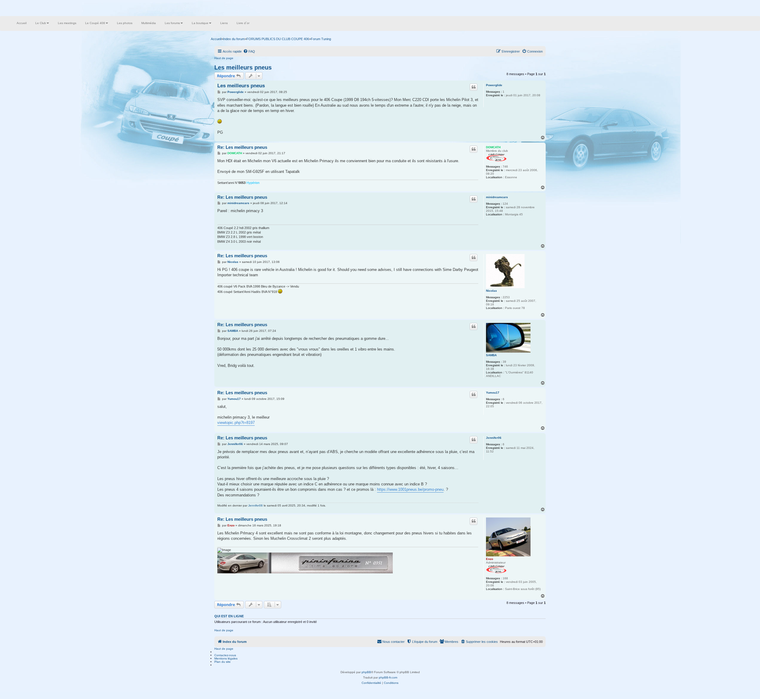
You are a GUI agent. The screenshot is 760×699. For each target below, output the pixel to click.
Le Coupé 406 (95, 23)
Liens (224, 23)
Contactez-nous (225, 655)
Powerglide (494, 85)
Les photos (124, 23)
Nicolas (491, 290)
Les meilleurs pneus (243, 67)
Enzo (489, 559)
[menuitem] (249, 51)
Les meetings (67, 23)
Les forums (172, 23)
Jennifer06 (493, 437)
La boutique (200, 23)
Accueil (21, 23)
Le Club (40, 23)
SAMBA (491, 355)
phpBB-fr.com (388, 677)
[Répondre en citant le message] (473, 87)
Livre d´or (243, 23)
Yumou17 (492, 392)
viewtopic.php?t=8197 (236, 422)
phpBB (366, 672)
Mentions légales (226, 658)
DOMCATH (493, 147)
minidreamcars (497, 197)
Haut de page (223, 58)
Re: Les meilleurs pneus (242, 147)
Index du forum (234, 39)
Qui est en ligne (229, 616)
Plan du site (222, 661)
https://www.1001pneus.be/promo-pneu (410, 489)
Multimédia (148, 23)
